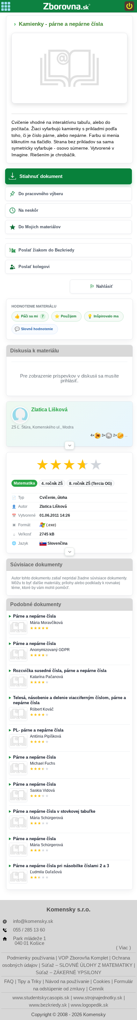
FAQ (9, 981)
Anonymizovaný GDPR (50, 650)
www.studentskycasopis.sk (40, 997)
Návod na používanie (67, 981)
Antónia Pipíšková (45, 736)
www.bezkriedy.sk (48, 1005)
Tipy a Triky (29, 981)
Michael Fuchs (42, 763)
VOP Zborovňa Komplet (83, 957)
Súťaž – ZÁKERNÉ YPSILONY (68, 972)
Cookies (101, 981)
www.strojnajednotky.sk (97, 997)
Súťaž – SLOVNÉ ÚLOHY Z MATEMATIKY (87, 965)
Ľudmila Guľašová (46, 872)
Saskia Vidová (42, 790)
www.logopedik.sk (89, 1005)
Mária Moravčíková (46, 622)
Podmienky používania (30, 957)
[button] (69, 445)
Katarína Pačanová (46, 677)
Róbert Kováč (42, 709)
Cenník (96, 988)
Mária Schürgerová (46, 818)
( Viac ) (123, 947)
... (126, 435)
